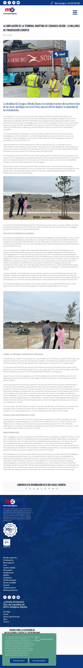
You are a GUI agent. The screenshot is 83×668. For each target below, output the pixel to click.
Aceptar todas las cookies (19, 661)
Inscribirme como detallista (8, 573)
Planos (5, 619)
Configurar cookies (46, 639)
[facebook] (9, 2)
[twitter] (5, 2)
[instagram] (13, 2)
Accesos (5, 614)
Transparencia (7, 577)
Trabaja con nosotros (9, 587)
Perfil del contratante (9, 580)
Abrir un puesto (7, 570)
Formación (6, 585)
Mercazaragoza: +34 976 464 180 (67, 3)
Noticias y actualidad (9, 582)
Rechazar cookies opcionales (38, 661)
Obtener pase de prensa (10, 590)
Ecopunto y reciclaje (9, 567)
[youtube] (18, 2)
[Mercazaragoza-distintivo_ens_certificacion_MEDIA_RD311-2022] (6, 540)
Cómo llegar (6, 611)
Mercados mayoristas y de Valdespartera (10, 558)
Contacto (6, 621)
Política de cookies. (37, 638)
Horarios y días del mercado (11, 616)
